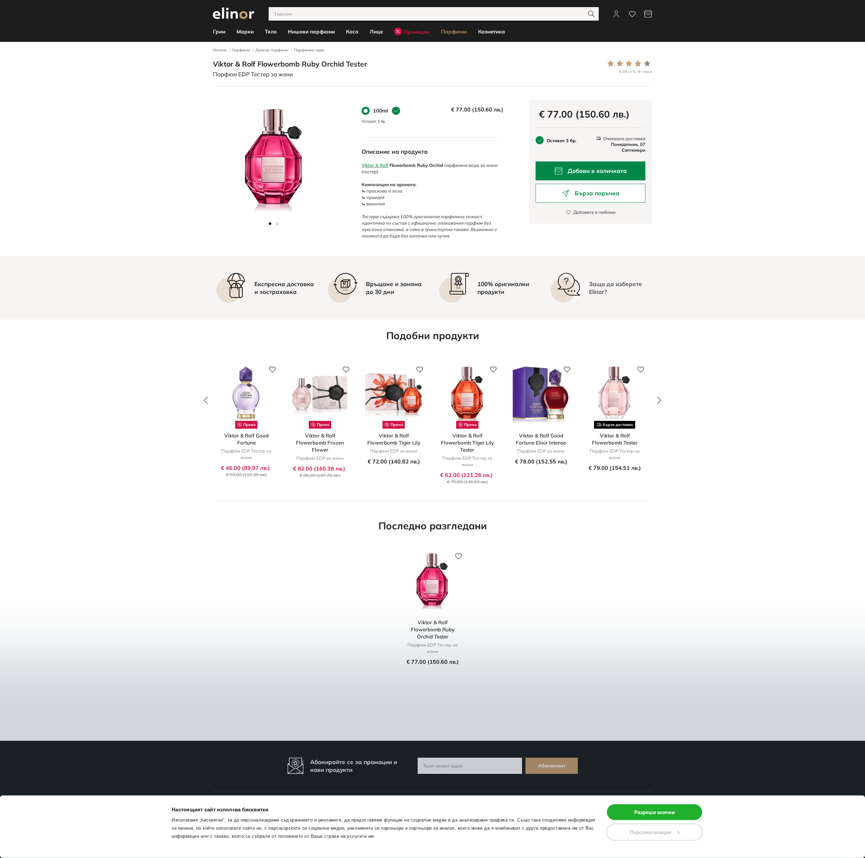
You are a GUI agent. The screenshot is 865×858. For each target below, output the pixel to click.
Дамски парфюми (272, 50)
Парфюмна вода (309, 50)
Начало (219, 50)
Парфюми (241, 50)
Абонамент (552, 765)
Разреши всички (654, 812)
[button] (270, 223)
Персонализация (650, 832)
